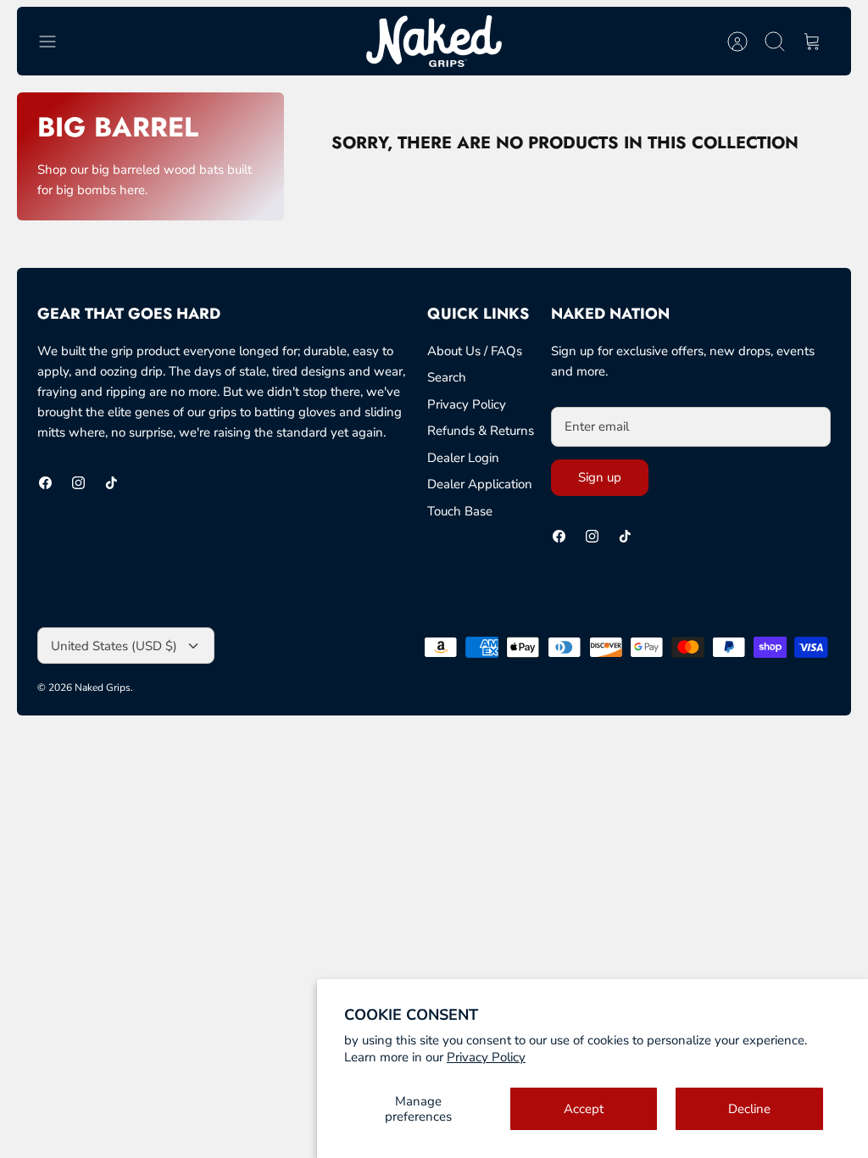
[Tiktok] (111, 483)
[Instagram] (78, 483)
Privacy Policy (486, 1057)
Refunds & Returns (480, 430)
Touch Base (459, 511)
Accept (584, 1108)
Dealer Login (463, 457)
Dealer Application (479, 484)
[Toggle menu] (56, 41)
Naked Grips (103, 687)
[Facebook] (45, 483)
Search (446, 377)
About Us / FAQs (474, 350)
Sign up (599, 477)
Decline (749, 1108)
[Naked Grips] (434, 41)
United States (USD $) (114, 645)
